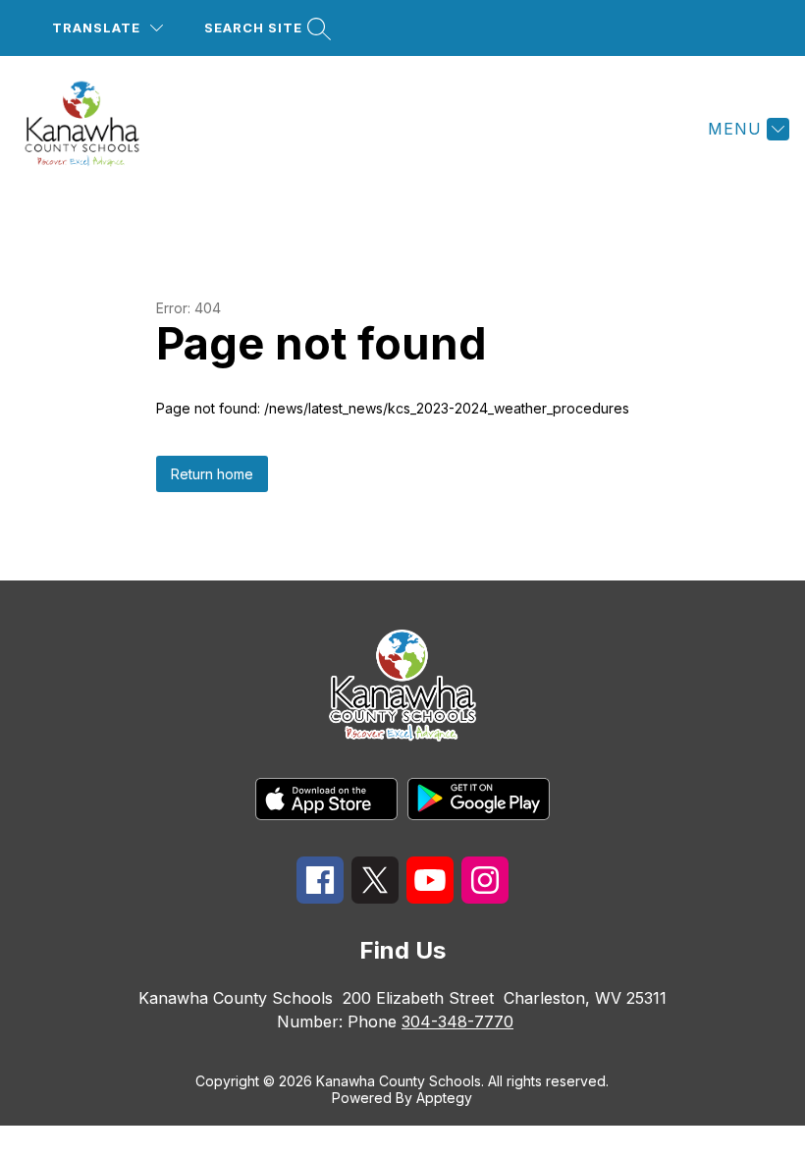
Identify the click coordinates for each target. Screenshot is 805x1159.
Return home (212, 474)
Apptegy (444, 1097)
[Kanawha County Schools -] (94, 129)
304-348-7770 (457, 1021)
